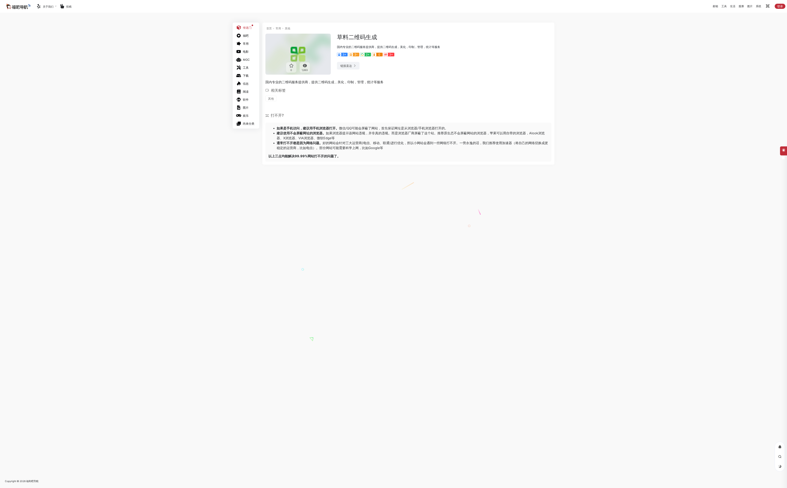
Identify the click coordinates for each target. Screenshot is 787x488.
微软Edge (324, 138)
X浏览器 (289, 138)
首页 (269, 28)
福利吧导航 (32, 481)
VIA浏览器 (306, 138)
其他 (287, 28)
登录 (780, 6)
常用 (278, 28)
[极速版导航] (767, 6)
